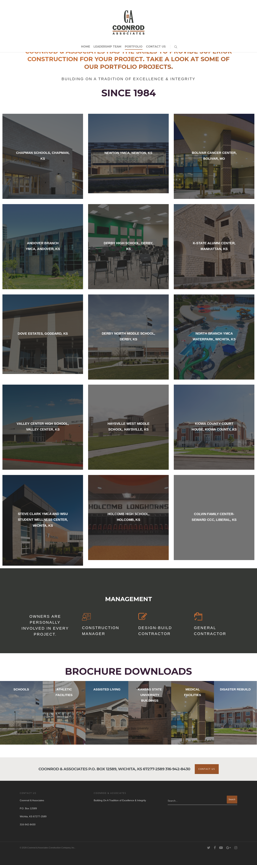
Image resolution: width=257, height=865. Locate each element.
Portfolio (133, 46)
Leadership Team (107, 46)
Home (85, 46)
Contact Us (156, 46)
